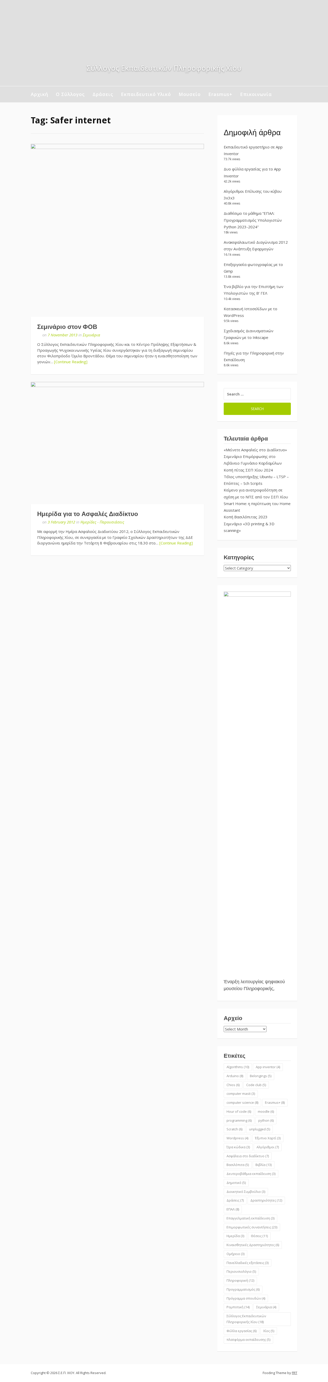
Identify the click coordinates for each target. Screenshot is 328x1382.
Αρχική (39, 94)
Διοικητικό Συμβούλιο (246, 1191)
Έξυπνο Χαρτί (268, 1138)
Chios (233, 1085)
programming (239, 1120)
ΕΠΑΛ (233, 1209)
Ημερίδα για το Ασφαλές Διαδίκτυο (87, 514)
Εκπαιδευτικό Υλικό (146, 94)
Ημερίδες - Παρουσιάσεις (102, 521)
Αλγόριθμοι (268, 1147)
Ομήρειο (235, 1253)
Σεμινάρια (91, 334)
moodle (266, 1111)
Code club (256, 1085)
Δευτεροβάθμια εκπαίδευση (251, 1173)
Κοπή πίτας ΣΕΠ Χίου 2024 (248, 470)
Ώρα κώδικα (238, 1147)
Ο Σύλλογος (70, 94)
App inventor (268, 1067)
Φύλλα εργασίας (242, 1331)
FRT (294, 1372)
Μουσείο (190, 94)
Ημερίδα (235, 1236)
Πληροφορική (240, 1280)
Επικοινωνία (256, 94)
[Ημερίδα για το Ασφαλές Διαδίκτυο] (117, 443)
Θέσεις (259, 1236)
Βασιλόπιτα (238, 1164)
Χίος (268, 1331)
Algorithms (238, 1067)
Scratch (234, 1129)
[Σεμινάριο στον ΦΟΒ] (117, 230)
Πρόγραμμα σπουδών (246, 1298)
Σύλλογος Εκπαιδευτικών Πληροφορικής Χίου (246, 1319)
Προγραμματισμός (243, 1289)
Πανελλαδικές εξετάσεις (248, 1262)
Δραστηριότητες (266, 1200)
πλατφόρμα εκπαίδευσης (248, 1339)
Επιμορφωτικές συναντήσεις (252, 1227)
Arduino (235, 1076)
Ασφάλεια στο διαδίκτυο (248, 1156)
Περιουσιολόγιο (241, 1271)
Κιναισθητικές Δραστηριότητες (253, 1244)
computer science (242, 1102)
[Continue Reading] (70, 361)
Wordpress (237, 1138)
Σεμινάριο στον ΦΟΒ (67, 326)
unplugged (259, 1129)
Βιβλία (263, 1164)
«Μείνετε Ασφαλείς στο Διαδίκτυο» (255, 449)
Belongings (260, 1076)
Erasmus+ (220, 94)
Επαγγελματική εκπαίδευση (250, 1218)
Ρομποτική (238, 1307)
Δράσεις (103, 94)
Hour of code (239, 1111)
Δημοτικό (236, 1182)
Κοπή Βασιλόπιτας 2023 (246, 516)
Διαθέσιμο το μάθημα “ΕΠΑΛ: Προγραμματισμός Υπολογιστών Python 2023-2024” (253, 220)
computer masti (241, 1093)
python (266, 1120)
